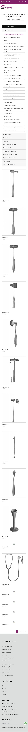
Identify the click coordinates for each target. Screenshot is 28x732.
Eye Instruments (7, 147)
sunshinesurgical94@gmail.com (10, 714)
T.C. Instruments (7, 161)
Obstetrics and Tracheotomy (10, 92)
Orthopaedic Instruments (9, 151)
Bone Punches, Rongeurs (9, 98)
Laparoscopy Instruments (9, 144)
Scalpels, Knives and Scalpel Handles (12, 37)
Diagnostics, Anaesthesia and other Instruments (13, 34)
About (3, 685)
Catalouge (4, 691)
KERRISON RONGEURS (9, 129)
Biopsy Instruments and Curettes (10, 89)
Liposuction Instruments (9, 157)
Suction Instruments (8, 116)
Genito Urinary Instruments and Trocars (12, 78)
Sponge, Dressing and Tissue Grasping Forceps (14, 46)
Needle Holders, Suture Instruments (11, 58)
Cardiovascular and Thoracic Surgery (11, 95)
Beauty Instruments (8, 137)
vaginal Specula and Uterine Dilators (11, 81)
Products (4, 688)
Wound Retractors (7, 64)
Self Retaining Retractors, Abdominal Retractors (14, 67)
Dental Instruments (8, 134)
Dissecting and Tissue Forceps (10, 43)
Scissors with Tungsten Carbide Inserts (12, 119)
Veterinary (5, 141)
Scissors (5, 40)
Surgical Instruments (16, 19)
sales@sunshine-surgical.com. (10, 711)
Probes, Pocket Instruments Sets (10, 61)
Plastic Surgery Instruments (10, 154)
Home (8, 19)
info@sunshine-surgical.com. (10, 709)
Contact (4, 694)
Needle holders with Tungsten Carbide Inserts (13, 126)
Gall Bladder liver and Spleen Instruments (12, 75)
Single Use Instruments (9, 164)
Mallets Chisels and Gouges (9, 105)
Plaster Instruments (8, 113)
